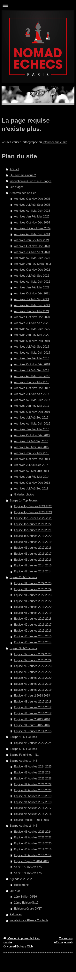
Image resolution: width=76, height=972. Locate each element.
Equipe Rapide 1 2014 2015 (31, 819)
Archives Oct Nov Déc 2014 (32, 458)
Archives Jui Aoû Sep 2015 (31, 441)
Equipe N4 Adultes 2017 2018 (32, 802)
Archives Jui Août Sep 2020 (31, 323)
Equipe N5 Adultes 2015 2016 (32, 813)
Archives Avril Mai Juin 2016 (32, 423)
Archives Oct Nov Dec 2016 (32, 411)
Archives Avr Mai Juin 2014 (31, 470)
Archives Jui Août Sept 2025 (32, 204)
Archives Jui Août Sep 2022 (31, 275)
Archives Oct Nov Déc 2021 (32, 293)
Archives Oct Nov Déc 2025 (32, 198)
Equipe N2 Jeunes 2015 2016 (32, 630)
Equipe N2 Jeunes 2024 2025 (32, 654)
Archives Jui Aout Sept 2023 (32, 252)
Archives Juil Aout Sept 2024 (32, 228)
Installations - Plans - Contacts (29, 920)
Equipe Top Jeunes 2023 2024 (33, 512)
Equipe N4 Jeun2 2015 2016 (32, 719)
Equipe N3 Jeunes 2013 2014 (32, 571)
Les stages (17, 186)
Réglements (21, 884)
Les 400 (15, 890)
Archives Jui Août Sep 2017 (31, 394)
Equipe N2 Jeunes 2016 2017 (32, 624)
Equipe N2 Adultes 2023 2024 (32, 772)
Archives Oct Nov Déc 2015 (32, 435)
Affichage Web (63, 942)
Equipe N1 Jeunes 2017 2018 (32, 547)
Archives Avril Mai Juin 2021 (32, 305)
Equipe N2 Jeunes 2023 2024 (32, 660)
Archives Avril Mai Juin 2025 (32, 210)
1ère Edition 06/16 (25, 896)
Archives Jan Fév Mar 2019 (31, 358)
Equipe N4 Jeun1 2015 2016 (32, 725)
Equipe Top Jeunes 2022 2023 (33, 518)
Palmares (16, 914)
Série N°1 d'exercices (28, 873)
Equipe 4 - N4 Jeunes (23, 736)
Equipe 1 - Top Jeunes (24, 500)
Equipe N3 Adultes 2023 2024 (32, 831)
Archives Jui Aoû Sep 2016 (31, 417)
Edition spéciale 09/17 (28, 908)
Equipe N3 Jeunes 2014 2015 (32, 565)
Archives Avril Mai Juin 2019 (32, 352)
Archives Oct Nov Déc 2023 (32, 246)
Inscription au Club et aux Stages (30, 181)
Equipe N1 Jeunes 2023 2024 (32, 589)
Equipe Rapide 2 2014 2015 (31, 861)
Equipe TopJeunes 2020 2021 (32, 530)
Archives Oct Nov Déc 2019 (32, 340)
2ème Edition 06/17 (26, 902)
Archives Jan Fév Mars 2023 (32, 263)
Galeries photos (24, 494)
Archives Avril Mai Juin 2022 (32, 281)
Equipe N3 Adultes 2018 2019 (32, 796)
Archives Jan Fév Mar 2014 (31, 476)
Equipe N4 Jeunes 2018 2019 (32, 689)
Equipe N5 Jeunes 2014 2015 (32, 731)
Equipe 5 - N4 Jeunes (23, 748)
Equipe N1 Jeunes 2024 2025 (32, 583)
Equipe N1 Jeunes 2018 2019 (32, 541)
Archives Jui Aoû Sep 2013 (31, 488)
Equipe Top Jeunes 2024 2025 (33, 506)
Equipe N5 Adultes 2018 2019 (32, 849)
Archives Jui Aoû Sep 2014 (31, 464)
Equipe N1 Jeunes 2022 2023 (32, 595)
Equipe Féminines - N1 (24, 754)
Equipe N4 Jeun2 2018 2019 (32, 695)
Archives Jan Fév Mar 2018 (31, 382)
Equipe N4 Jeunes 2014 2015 (32, 636)
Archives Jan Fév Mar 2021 (31, 311)
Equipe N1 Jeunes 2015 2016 (32, 559)
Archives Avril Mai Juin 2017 (32, 400)
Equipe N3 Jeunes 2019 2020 (32, 677)
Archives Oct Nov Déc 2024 (32, 222)
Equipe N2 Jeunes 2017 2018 (32, 618)
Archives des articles (23, 192)
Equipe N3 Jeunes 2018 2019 (32, 683)
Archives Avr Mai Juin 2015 (31, 447)
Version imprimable (20, 938)
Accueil (14, 169)
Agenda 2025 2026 (21, 879)
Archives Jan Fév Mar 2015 (31, 453)
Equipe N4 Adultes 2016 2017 (32, 807)
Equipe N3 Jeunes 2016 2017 (32, 707)
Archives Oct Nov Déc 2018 (32, 364)
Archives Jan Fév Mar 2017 (31, 405)
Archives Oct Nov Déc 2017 (32, 388)
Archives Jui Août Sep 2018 (31, 370)
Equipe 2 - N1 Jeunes (23, 577)
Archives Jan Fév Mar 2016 (31, 429)
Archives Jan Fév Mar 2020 (31, 334)
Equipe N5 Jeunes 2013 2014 (32, 642)
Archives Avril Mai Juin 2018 (32, 376)
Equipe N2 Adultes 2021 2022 (32, 837)
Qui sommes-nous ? (23, 175)
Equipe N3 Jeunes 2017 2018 (32, 701)
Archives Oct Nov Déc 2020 (32, 317)
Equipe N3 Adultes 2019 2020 (32, 790)
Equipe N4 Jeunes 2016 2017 (32, 713)
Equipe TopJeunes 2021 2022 (32, 524)
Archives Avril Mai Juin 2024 (32, 234)
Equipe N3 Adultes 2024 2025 (32, 766)
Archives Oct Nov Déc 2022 (32, 269)
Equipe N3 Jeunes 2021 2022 (32, 672)
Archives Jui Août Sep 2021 (31, 299)
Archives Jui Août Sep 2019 (31, 346)
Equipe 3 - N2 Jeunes (23, 648)
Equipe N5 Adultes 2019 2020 (32, 843)
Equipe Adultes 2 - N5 (23, 825)
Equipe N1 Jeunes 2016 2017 (32, 553)
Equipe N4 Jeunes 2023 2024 (32, 742)
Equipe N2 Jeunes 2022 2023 (32, 666)
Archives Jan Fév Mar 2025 (31, 216)
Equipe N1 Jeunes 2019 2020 (32, 606)
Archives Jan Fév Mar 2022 (31, 287)
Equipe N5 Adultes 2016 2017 (32, 855)
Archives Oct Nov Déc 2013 (32, 482)
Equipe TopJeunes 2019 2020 (32, 535)
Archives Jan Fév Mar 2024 (31, 240)
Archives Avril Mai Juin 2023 (32, 257)
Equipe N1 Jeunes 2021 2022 (32, 601)
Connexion (65, 938)
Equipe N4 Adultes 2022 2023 (32, 778)
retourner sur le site (54, 142)
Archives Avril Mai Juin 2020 (32, 328)
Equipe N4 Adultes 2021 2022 (32, 784)
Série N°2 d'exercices (28, 867)
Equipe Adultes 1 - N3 (23, 760)
